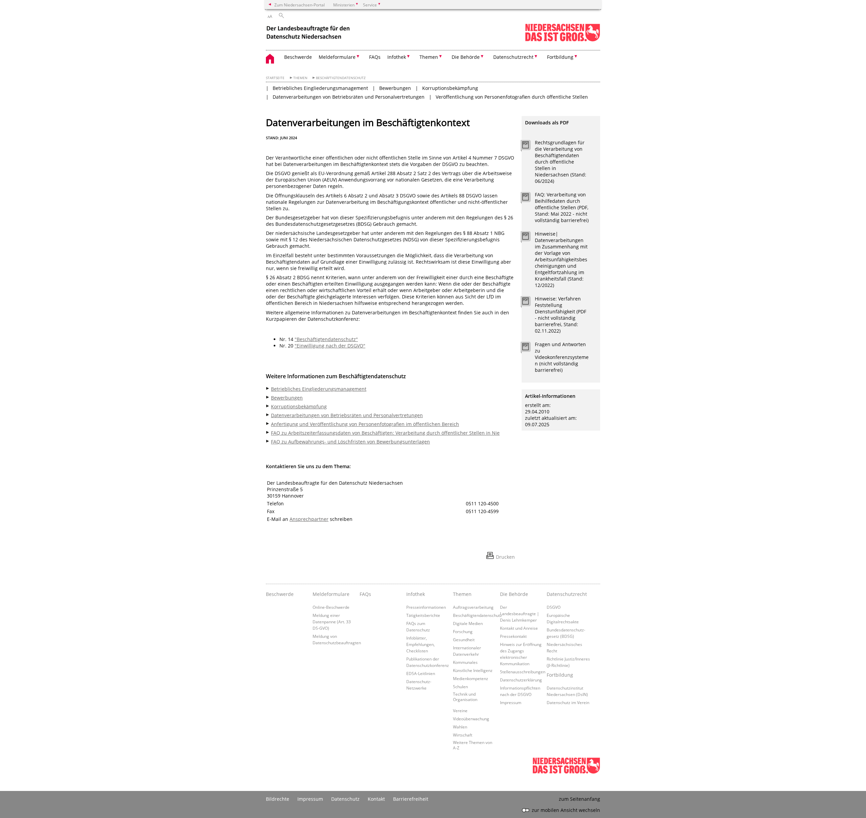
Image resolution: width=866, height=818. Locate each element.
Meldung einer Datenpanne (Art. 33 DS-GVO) (332, 621)
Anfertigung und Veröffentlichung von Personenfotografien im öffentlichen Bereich (365, 424)
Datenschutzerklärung (521, 679)
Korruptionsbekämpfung (450, 88)
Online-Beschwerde (331, 607)
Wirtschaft (462, 735)
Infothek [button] (396, 57)
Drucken (505, 557)
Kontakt (376, 799)
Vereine (460, 710)
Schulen (460, 686)
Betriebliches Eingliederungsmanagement (320, 88)
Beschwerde (298, 57)
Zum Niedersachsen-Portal (299, 4)
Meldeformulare (331, 594)
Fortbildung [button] (560, 57)
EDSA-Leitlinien (420, 673)
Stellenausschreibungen (522, 671)
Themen (300, 78)
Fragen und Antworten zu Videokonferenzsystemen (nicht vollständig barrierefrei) (562, 357)
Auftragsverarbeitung (473, 607)
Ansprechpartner (309, 519)
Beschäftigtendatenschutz (341, 78)
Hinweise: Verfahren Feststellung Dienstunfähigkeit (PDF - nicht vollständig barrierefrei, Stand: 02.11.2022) (560, 314)
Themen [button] (428, 57)
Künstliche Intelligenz (473, 670)
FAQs (375, 57)
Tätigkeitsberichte (423, 615)
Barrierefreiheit (410, 799)
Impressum (510, 702)
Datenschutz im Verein (568, 702)
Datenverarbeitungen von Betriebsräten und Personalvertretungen (349, 97)
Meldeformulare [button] (337, 57)
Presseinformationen (426, 607)
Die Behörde (514, 594)
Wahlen (460, 726)
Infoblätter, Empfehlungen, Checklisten (420, 644)
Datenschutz (345, 799)
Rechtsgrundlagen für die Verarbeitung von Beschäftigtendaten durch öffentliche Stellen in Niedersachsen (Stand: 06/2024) (560, 161)
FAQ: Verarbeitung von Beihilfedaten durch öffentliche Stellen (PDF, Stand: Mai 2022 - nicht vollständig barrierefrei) (562, 207)
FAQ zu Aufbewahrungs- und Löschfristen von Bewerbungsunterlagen (350, 441)
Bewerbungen (395, 88)
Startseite (275, 78)
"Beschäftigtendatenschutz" (326, 339)
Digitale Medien (468, 623)
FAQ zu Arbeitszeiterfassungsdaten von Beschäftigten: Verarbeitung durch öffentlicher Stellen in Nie (385, 433)
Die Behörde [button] (466, 57)
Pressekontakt (513, 636)
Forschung (463, 631)
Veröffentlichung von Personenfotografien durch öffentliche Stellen (512, 97)
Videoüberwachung (471, 718)
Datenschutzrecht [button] (513, 57)
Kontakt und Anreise (519, 628)
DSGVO (554, 607)
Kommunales (465, 662)
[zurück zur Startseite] (309, 33)
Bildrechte (277, 799)
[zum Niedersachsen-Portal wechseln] (562, 40)
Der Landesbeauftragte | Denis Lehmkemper (519, 613)
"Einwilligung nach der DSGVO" (330, 345)
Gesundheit (464, 639)
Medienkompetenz (470, 678)
